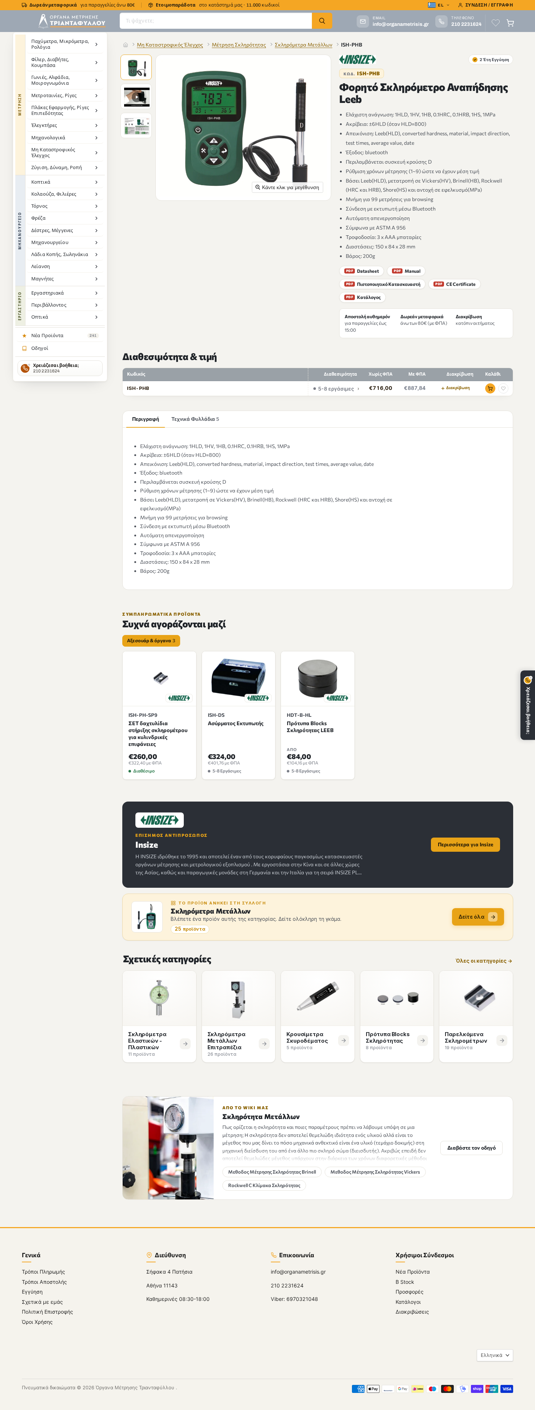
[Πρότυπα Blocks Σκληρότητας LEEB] (317, 678)
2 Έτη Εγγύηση (491, 59)
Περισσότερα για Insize (465, 844)
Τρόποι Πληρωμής (43, 1272)
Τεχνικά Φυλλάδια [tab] (195, 419)
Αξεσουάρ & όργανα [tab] (151, 640)
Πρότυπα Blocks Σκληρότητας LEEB (310, 726)
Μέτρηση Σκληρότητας (239, 44)
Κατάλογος (363, 297)
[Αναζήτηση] (322, 21)
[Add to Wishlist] (503, 388)
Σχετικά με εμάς (42, 1301)
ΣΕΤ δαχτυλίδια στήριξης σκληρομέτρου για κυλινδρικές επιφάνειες (157, 733)
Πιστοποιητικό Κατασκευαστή (383, 284)
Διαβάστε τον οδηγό (471, 1148)
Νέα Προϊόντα (413, 1272)
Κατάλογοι (408, 1301)
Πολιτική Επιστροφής (47, 1312)
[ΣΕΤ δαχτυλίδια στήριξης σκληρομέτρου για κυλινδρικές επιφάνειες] (159, 678)
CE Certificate (455, 284)
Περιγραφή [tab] (145, 419)
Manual (407, 271)
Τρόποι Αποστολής (44, 1281)
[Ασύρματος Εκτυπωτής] (239, 678)
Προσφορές (410, 1292)
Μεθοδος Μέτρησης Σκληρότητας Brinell (272, 1172)
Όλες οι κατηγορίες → (484, 961)
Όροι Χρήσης (37, 1321)
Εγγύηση (32, 1292)
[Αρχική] (125, 45)
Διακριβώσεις (412, 1312)
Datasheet (362, 271)
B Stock (405, 1281)
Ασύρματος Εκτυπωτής (235, 723)
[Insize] (357, 59)
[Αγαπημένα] (495, 22)
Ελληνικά (491, 1355)
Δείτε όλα (471, 917)
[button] (137, 68)
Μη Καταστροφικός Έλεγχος (170, 44)
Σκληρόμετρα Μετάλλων (303, 44)
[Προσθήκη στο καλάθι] (490, 388)
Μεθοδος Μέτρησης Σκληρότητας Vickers (375, 1172)
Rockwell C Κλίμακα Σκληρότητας (264, 1185)
